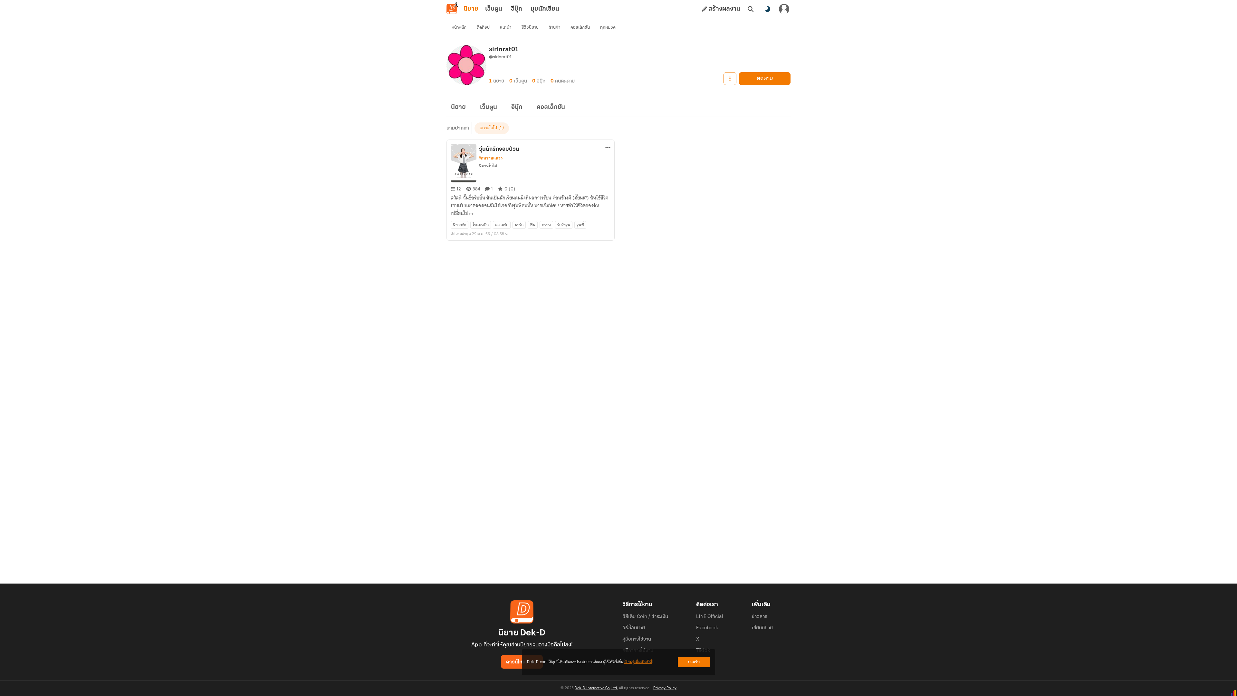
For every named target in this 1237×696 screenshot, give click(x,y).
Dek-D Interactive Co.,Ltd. (596, 688)
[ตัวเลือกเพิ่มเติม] (730, 78)
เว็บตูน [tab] (493, 9)
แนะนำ (505, 27)
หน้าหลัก (459, 27)
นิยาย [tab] (471, 9)
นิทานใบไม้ (488, 128)
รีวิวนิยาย (530, 27)
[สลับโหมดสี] (767, 9)
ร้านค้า (554, 27)
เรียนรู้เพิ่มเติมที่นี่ (638, 662)
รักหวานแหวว (491, 158)
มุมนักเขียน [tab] (545, 9)
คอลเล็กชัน (580, 27)
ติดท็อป (483, 27)
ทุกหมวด (608, 27)
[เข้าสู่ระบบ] (784, 9)
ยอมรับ (694, 662)
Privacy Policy (664, 688)
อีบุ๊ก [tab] (516, 9)
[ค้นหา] (750, 9)
